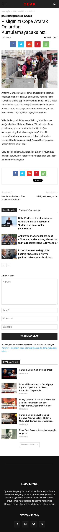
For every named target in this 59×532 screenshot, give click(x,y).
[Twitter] (34, 524)
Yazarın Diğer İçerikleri (30, 210)
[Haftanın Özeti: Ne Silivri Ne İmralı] (9, 373)
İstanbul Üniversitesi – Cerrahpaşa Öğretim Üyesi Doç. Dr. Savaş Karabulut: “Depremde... (36, 387)
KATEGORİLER (18, 11)
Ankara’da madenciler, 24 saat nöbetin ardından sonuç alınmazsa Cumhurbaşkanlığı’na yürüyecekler (37, 239)
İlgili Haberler (9, 210)
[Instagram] (25, 524)
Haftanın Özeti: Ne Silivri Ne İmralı (35, 370)
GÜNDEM (31, 11)
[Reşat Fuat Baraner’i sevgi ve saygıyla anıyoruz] (9, 434)
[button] (55, 4)
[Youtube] (42, 524)
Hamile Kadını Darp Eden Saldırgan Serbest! (13, 198)
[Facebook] (17, 524)
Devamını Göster (28, 444)
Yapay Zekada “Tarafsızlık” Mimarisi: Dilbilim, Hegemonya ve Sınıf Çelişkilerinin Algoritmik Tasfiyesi (37, 402)
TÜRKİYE (28, 16)
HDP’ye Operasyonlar (47, 196)
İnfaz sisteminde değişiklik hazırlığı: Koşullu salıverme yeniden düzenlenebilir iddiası (35, 254)
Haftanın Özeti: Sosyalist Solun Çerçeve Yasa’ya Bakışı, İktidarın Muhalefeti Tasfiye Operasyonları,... (36, 418)
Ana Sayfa (6, 11)
